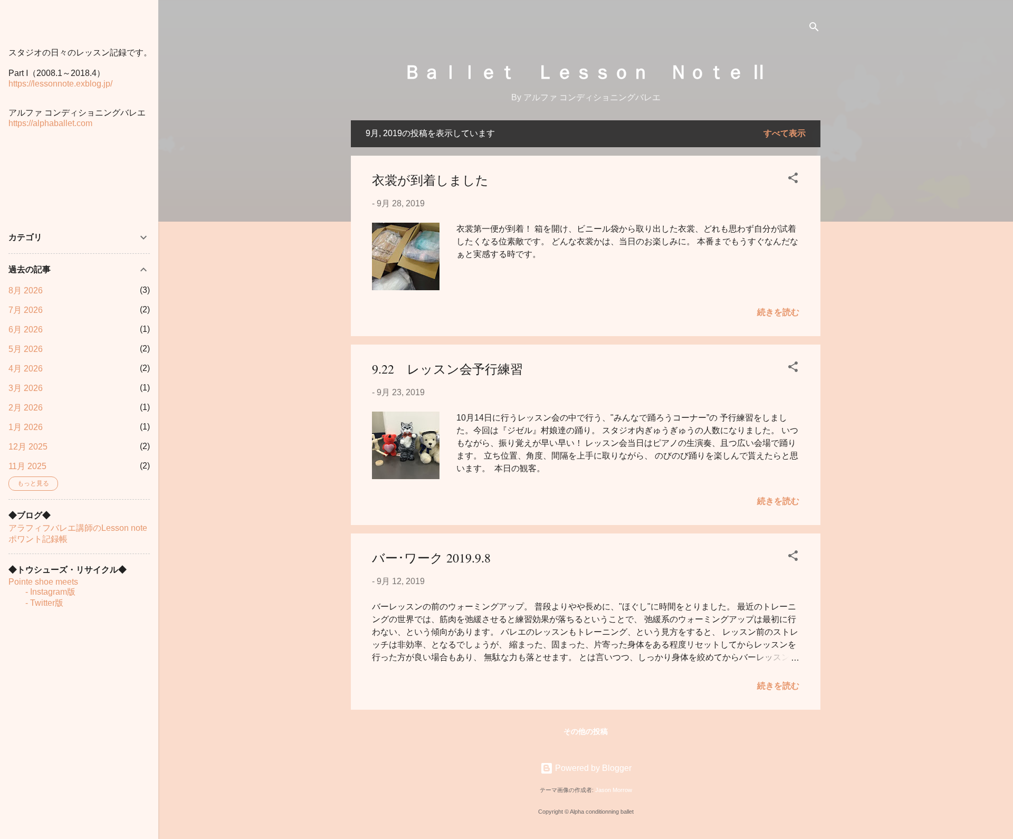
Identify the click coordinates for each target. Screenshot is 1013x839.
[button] (793, 179)
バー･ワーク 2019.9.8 (431, 557)
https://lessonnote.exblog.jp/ (60, 83)
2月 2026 (25, 407)
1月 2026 (25, 427)
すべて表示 (784, 133)
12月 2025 (27, 446)
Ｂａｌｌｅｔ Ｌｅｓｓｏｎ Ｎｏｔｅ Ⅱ (585, 70)
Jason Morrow (613, 790)
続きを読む (778, 312)
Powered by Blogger (592, 768)
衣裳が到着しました (430, 179)
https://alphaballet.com (50, 123)
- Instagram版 (41, 591)
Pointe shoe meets (43, 581)
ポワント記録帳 (38, 539)
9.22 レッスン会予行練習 (447, 368)
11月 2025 (27, 466)
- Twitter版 (35, 602)
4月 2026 (25, 368)
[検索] (814, 29)
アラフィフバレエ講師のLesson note (77, 527)
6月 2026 (25, 329)
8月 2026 (25, 290)
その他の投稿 (585, 731)
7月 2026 (25, 310)
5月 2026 (25, 349)
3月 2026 (25, 388)
